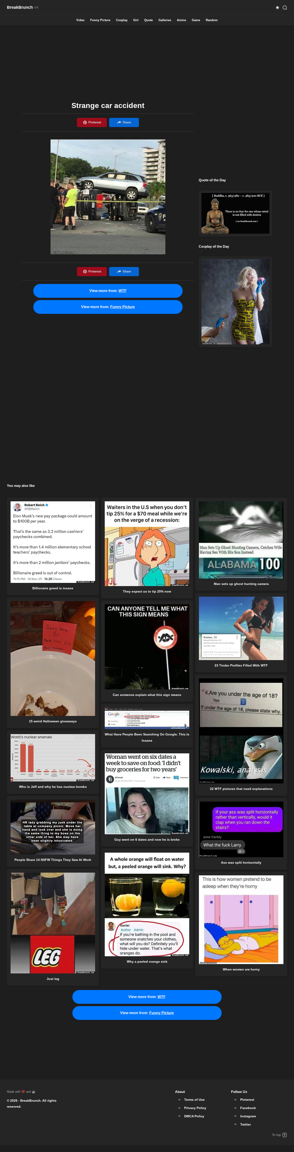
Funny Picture (100, 20)
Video (80, 20)
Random (212, 20)
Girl (136, 20)
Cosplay (121, 20)
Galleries (164, 20)
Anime (181, 20)
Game (196, 20)
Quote (148, 20)
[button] (277, 7)
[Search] (285, 7)
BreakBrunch (30, 1100)
